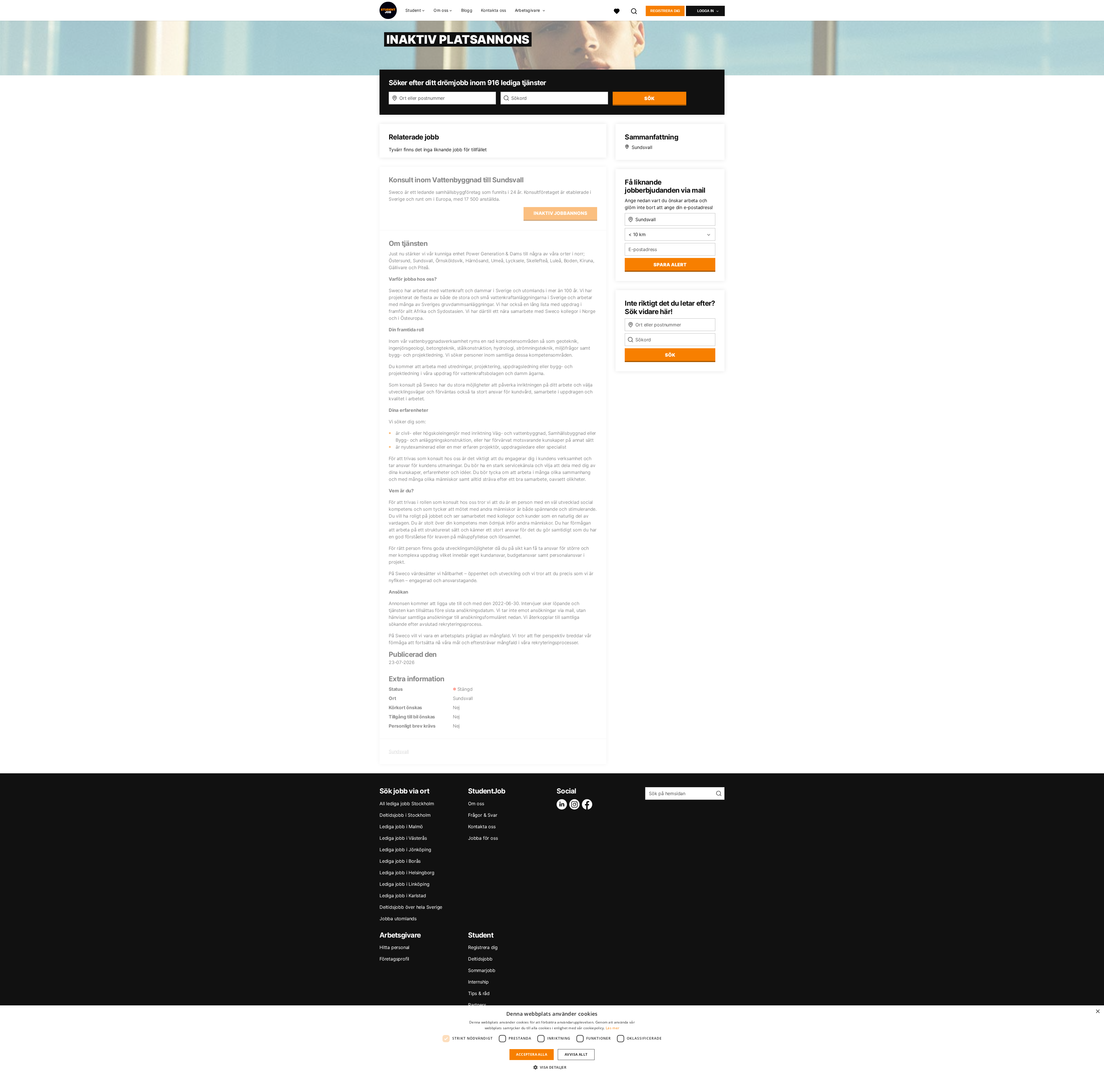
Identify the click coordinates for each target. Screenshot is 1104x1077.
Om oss (476, 803)
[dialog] (552, 1041)
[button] (552, 1067)
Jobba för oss (483, 838)
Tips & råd (479, 993)
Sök (670, 355)
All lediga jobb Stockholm (406, 803)
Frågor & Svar (482, 815)
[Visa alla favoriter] (617, 10)
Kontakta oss (493, 10)
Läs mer (612, 1028)
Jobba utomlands (398, 918)
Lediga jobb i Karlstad (402, 895)
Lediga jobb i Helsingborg (406, 872)
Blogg (467, 10)
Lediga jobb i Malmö (401, 826)
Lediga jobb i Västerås (403, 838)
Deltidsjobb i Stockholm (404, 815)
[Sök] (634, 10)
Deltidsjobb (480, 959)
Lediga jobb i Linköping (404, 884)
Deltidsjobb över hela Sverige (410, 907)
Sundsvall (399, 751)
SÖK (649, 98)
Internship (478, 982)
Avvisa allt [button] (576, 1054)
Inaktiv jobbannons (560, 213)
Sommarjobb (481, 970)
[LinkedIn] (563, 804)
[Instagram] (575, 804)
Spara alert (670, 264)
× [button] (1097, 1011)
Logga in (705, 11)
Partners (477, 1005)
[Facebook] (588, 804)
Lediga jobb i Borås (400, 861)
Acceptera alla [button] (531, 1054)
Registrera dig (665, 11)
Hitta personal (394, 947)
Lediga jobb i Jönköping (405, 849)
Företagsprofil (394, 959)
